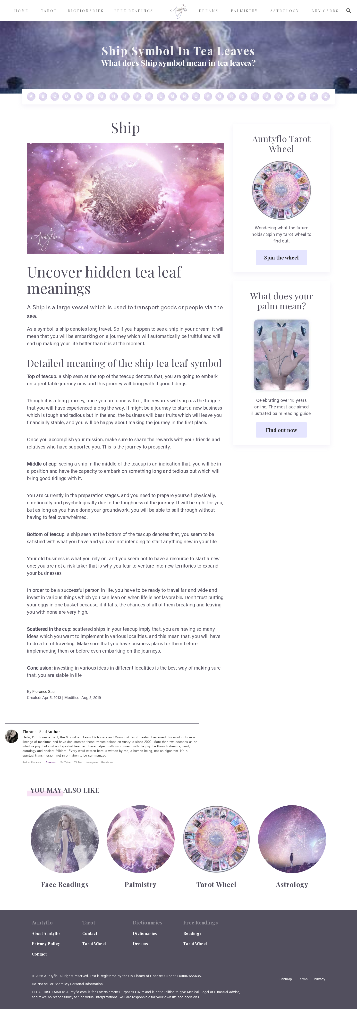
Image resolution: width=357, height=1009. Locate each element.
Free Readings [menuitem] (133, 11)
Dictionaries (145, 933)
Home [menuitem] (21, 11)
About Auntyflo (46, 933)
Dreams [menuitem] (209, 11)
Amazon (51, 762)
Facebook (107, 762)
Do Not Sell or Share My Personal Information (67, 984)
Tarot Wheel (94, 943)
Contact (39, 954)
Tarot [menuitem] (49, 11)
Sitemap (286, 979)
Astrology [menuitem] (284, 11)
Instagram (92, 762)
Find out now (281, 429)
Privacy (319, 979)
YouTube (65, 762)
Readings (192, 933)
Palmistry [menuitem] (244, 11)
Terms (303, 979)
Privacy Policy (46, 943)
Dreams (140, 943)
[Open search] (349, 11)
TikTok (78, 762)
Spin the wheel (281, 257)
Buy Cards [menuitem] (325, 11)
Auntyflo (51, 976)
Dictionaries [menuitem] (86, 11)
